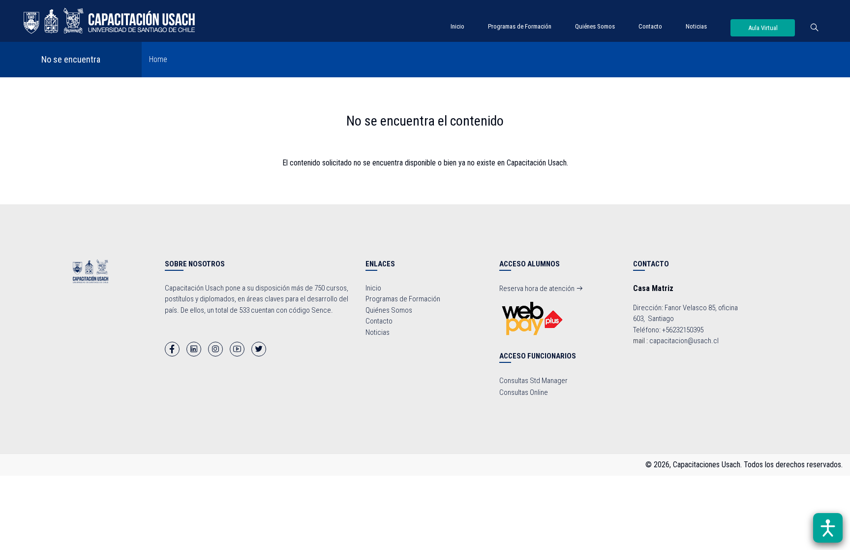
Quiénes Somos (595, 26)
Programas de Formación (519, 26)
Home (158, 59)
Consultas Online (523, 392)
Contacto (650, 26)
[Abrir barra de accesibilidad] (828, 528)
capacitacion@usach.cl (684, 340)
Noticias (696, 26)
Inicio (457, 26)
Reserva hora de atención (537, 288)
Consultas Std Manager (533, 380)
